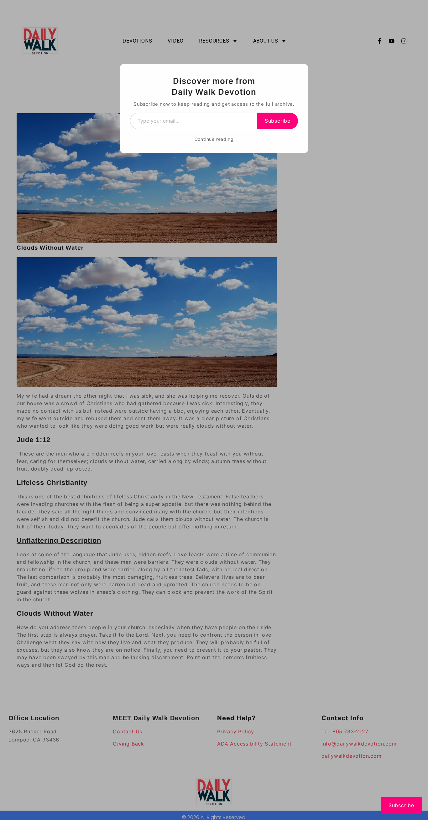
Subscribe (277, 121)
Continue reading (214, 139)
